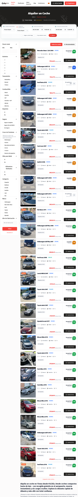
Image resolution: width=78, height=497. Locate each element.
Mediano (7, 185)
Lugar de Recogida (9, 26)
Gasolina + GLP (8, 100)
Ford (6, 207)
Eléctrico (7, 106)
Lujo (6, 193)
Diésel (6, 92)
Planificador (21, 3)
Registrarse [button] (71, 3)
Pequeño (7, 182)
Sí (4, 112)
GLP (5, 98)
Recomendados (70, 44)
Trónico (6, 85)
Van (5, 195)
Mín (3, 47)
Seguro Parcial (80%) (9, 125)
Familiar (7, 190)
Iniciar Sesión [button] (58, 3)
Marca (4, 199)
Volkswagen (7, 202)
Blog (35, 3)
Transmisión (6, 76)
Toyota (6, 210)
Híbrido (6, 103)
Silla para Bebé (7, 156)
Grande (6, 187)
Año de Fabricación (8, 218)
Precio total (6, 44)
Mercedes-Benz (8, 204)
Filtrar (9, 228)
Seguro (4, 119)
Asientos (5, 56)
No (5, 115)
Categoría (5, 179)
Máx (11, 47)
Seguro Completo (8, 122)
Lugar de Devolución (21, 27)
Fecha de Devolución (62, 26)
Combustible (6, 89)
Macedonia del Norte (10, 145)
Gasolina (7, 95)
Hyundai (7, 215)
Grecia (6, 148)
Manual (6, 82)
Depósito (5, 109)
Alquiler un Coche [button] (41, 17)
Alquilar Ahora (70, 60)
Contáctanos (41, 3)
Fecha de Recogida (38, 26)
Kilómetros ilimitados (9, 168)
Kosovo (6, 142)
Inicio (7, 3)
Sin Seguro (7, 128)
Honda (6, 212)
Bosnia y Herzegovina (10, 153)
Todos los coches (56, 44)
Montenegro (8, 140)
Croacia (6, 150)
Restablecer (10, 232)
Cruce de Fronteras (8, 132)
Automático (7, 79)
